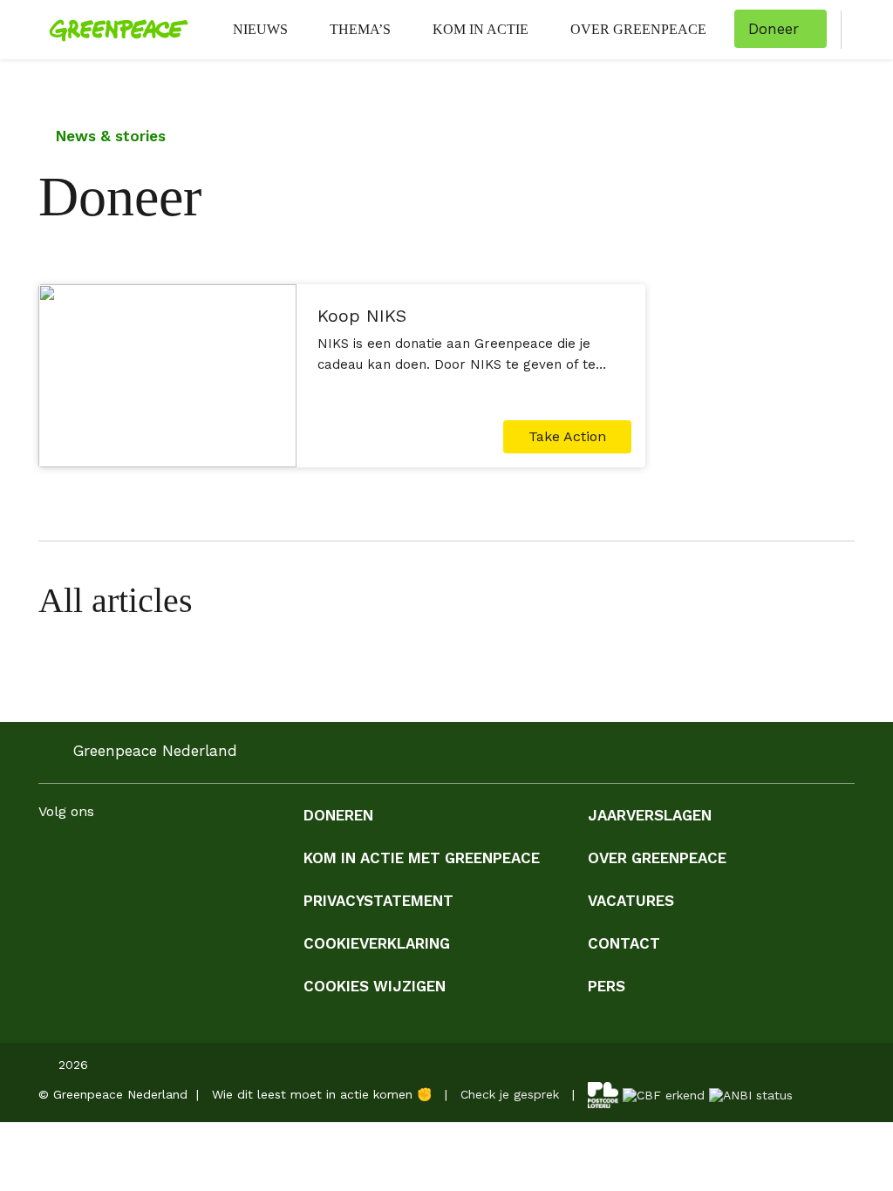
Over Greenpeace (638, 29)
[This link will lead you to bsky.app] (293, 855)
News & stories (108, 136)
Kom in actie (480, 29)
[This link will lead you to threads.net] (258, 855)
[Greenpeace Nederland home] (113, 29)
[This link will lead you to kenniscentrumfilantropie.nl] (751, 1093)
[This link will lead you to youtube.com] (153, 855)
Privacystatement (378, 900)
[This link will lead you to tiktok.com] (223, 855)
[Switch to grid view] (837, 599)
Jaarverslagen (650, 815)
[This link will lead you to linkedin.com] (118, 855)
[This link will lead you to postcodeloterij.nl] (603, 1093)
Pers (606, 986)
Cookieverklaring (376, 943)
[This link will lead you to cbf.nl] (664, 1093)
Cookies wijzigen (374, 986)
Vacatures (631, 900)
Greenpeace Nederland (155, 751)
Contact (624, 943)
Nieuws (260, 29)
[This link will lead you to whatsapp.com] (188, 855)
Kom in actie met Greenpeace (421, 858)
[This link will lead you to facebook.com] (48, 855)
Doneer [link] (773, 28)
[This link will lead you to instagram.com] (83, 855)
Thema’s (360, 29)
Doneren (338, 815)
